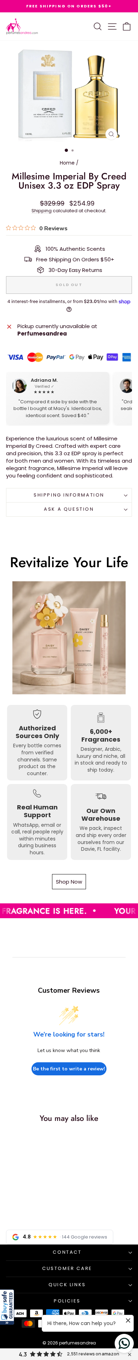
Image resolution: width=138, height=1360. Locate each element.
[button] (7, 1307)
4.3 (23, 1354)
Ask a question (69, 509)
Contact (67, 1252)
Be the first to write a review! (69, 1068)
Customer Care (67, 1268)
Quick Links (67, 1284)
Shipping (41, 211)
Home (67, 162)
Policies (67, 1300)
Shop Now (69, 881)
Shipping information (69, 495)
